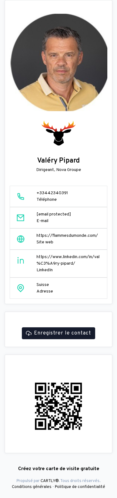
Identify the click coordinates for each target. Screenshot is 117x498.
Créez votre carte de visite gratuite (58, 469)
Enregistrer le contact (62, 333)
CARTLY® (50, 481)
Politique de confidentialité (80, 487)
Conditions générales (31, 487)
